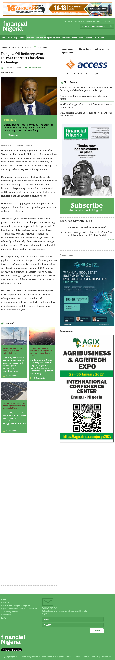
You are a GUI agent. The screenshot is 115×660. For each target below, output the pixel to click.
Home (4, 38)
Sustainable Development (36, 38)
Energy (42, 47)
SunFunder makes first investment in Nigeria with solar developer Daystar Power (42, 352)
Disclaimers (106, 657)
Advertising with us (9, 611)
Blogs (15, 38)
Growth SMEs (99, 38)
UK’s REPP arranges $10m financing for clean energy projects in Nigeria (14, 405)
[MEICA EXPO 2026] (87, 325)
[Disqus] (29, 475)
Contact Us (6, 614)
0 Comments (34, 67)
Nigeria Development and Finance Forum (19, 608)
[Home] (15, 32)
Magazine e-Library (69, 38)
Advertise (79, 21)
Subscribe (90, 21)
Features (22, 38)
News (10, 38)
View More (109, 240)
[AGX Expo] (87, 441)
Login (99, 21)
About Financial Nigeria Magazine (15, 605)
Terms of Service (82, 657)
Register (108, 21)
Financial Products (85, 38)
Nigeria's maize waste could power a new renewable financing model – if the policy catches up (86, 89)
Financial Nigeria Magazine (86, 206)
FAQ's (3, 618)
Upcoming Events (53, 38)
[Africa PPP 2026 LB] (57, 15)
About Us (69, 21)
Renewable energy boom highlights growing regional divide (13, 350)
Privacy (95, 657)
